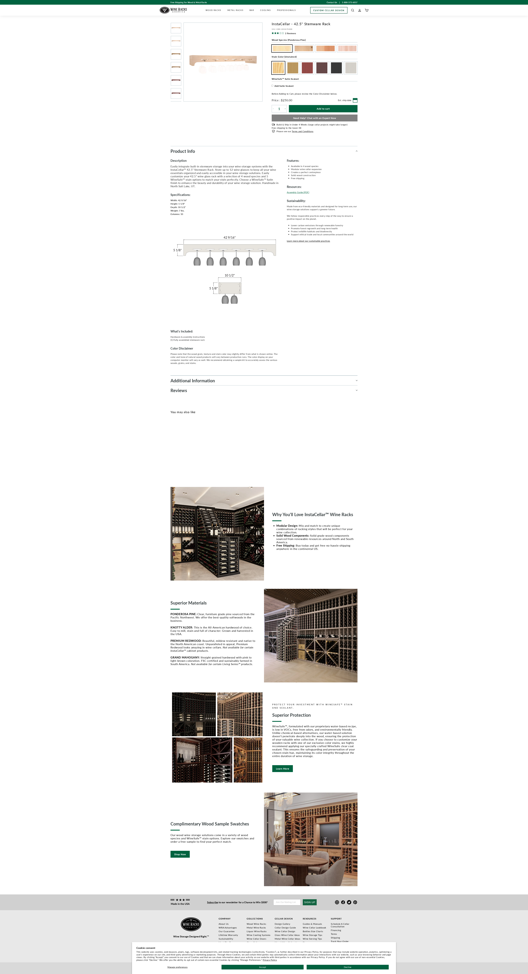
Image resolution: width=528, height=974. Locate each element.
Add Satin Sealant (284, 85)
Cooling (265, 10)
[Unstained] (172, 449)
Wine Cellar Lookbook (314, 927)
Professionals (286, 10)
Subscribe (212, 902)
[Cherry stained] (181, 449)
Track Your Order (340, 941)
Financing (336, 930)
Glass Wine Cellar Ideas (287, 935)
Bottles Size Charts (313, 931)
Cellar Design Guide (285, 927)
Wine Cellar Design (285, 931)
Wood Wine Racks (256, 923)
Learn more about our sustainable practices (308, 240)
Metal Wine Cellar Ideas (287, 938)
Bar (252, 10)
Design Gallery (282, 923)
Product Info (182, 151)
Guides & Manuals (312, 923)
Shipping (335, 937)
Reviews (178, 390)
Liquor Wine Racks (257, 931)
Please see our (295, 131)
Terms (334, 933)
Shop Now (180, 854)
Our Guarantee (227, 931)
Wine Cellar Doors (256, 938)
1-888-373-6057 (350, 2)
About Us (224, 923)
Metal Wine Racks (256, 927)
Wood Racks (213, 10)
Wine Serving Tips (312, 938)
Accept (262, 967)
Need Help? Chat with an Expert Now (314, 118)
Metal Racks (235, 10)
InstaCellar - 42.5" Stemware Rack (175, 462)
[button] (352, 10)
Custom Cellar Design (328, 10)
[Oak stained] (176, 449)
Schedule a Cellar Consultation (340, 925)
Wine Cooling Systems (258, 935)
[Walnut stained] (186, 449)
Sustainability (226, 938)
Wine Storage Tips (312, 935)
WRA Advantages (228, 927)
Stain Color (284, 56)
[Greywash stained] (195, 449)
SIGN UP (309, 902)
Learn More (282, 768)
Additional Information (192, 380)
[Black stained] (190, 449)
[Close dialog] (522, 460)
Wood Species (289, 39)
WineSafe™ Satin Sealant (285, 78)
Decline (347, 967)
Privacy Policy (270, 959)
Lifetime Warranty (228, 935)
